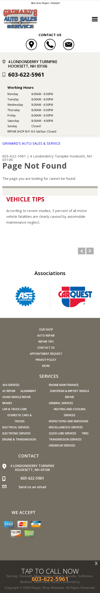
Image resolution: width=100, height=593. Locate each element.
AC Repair (8, 391)
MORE (46, 366)
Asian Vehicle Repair (16, 397)
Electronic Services (16, 433)
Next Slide (90, 251)
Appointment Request (46, 354)
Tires (85, 433)
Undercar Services (62, 445)
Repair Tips (46, 342)
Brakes (7, 403)
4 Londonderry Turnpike (49, 156)
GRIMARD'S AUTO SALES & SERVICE (31, 143)
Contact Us (46, 348)
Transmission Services (65, 439)
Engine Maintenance (64, 385)
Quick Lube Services (62, 433)
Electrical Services (16, 427)
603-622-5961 (26, 74)
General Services (61, 403)
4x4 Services (11, 385)
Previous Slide (81, 251)
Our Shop (46, 329)
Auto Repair (46, 335)
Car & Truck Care (14, 409)
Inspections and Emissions (68, 421)
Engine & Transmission (19, 439)
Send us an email (32, 487)
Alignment (28, 391)
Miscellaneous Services (66, 427)
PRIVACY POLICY (46, 360)
